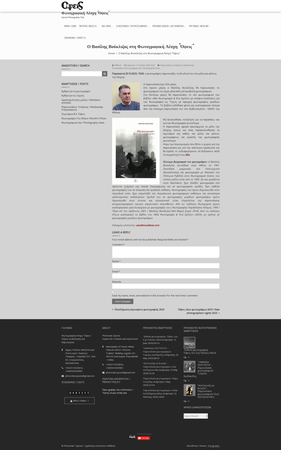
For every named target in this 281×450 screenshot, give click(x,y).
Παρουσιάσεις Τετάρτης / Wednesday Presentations (82, 108)
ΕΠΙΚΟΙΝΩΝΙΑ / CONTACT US (75, 37)
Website (116, 281)
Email (116, 271)
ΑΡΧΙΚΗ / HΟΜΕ (70, 26)
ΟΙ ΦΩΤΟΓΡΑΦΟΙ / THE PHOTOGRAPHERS (131, 26)
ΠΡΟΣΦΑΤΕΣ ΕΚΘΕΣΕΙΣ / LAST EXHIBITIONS (168, 26)
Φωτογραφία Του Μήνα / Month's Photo (83, 118)
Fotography (214, 445)
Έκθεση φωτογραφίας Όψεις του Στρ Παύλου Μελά (200, 351)
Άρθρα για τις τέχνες (72, 95)
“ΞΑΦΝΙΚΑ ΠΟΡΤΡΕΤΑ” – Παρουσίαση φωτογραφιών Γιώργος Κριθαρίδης (157, 351)
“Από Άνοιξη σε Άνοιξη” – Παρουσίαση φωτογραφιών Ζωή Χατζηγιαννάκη (159, 366)
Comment (118, 244)
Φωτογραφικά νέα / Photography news (142, 68)
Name (116, 261)
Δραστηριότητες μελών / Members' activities (81, 101)
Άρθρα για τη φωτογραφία (75, 91)
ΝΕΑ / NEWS (106, 26)
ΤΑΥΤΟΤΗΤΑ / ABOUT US (88, 26)
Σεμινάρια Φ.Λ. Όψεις (73, 114)
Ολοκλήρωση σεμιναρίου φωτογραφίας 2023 (139, 309)
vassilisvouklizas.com (147, 225)
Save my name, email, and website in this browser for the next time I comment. (155, 295)
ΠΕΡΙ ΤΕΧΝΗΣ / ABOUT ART (198, 26)
